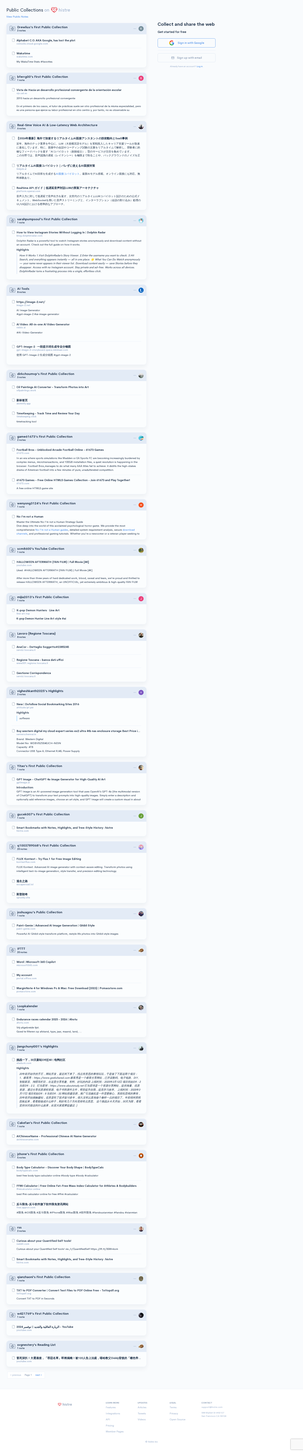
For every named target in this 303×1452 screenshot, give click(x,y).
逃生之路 (22, 881)
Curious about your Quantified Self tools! (43, 1241)
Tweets (142, 1413)
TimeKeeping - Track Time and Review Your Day (48, 413)
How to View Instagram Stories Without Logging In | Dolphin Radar (61, 232)
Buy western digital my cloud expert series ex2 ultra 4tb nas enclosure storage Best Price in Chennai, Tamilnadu (78, 731)
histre (64, 10)
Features (111, 1407)
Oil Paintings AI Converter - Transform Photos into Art (52, 387)
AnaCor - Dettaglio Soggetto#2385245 (42, 647)
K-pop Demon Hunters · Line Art (37, 610)
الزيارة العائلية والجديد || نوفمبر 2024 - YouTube (44, 1327)
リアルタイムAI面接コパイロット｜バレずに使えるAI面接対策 (55, 165)
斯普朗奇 (22, 894)
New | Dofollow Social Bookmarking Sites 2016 (47, 704)
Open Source (177, 1419)
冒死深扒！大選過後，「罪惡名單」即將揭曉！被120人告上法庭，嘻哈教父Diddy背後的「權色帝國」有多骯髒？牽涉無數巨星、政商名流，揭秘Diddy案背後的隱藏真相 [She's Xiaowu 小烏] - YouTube (78, 1358)
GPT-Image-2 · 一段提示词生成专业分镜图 (43, 346)
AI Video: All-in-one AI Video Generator (43, 324)
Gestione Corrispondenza (33, 673)
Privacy (174, 1413)
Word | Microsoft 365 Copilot (36, 962)
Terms (173, 1407)
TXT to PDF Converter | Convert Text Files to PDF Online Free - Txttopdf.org (67, 1290)
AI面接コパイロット (68, 173)
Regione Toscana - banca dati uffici (39, 660)
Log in (200, 66)
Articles (142, 1407)
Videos (142, 1419)
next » (38, 1375)
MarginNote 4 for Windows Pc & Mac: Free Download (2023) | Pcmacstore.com (69, 988)
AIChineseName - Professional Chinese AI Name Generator (56, 1136)
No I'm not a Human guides (51, 529)
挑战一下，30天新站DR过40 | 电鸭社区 (40, 1060)
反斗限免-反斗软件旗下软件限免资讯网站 (42, 1204)
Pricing (110, 1425)
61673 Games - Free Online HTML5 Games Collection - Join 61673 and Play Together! (73, 480)
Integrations (113, 1413)
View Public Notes (17, 16)
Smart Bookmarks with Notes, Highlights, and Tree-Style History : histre (64, 828)
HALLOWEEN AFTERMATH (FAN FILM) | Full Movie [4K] (52, 562)
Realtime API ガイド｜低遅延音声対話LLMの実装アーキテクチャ (57, 188)
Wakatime (23, 53)
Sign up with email (189, 58)
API (108, 1419)
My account (24, 975)
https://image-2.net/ (30, 302)
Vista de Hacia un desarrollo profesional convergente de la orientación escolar (69, 90)
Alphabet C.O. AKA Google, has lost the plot (45, 40)
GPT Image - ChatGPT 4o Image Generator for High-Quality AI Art (60, 779)
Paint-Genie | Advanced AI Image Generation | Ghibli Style (55, 925)
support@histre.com (212, 1407)
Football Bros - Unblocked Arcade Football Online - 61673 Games (60, 450)
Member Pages (115, 1431)
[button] (134, 28)
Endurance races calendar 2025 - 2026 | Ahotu (46, 1019)
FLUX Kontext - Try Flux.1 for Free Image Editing (48, 859)
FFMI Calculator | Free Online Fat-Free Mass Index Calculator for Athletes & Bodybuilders (76, 1186)
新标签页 (22, 400)
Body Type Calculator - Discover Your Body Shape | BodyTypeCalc (60, 1167)
